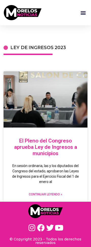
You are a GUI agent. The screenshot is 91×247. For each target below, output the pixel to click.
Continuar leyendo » (45, 194)
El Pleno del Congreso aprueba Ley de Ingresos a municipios (45, 147)
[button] (83, 13)
